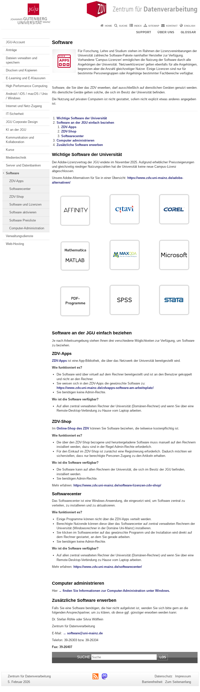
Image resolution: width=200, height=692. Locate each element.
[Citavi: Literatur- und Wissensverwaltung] (124, 209)
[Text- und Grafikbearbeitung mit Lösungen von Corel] (174, 209)
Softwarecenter (19, 189)
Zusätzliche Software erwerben (80, 145)
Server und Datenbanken (23, 165)
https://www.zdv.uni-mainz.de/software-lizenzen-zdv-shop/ (117, 485)
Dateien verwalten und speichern (21, 60)
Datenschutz (163, 676)
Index (138, 25)
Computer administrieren (75, 140)
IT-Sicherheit (15, 114)
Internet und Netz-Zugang (24, 106)
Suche (123, 25)
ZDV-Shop (16, 196)
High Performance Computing (26, 86)
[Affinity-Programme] (75, 211)
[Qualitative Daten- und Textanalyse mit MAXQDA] (124, 255)
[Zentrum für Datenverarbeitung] (100, 11)
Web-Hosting (15, 244)
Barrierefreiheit (152, 682)
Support (143, 32)
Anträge (11, 50)
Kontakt (172, 25)
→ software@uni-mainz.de (83, 633)
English (189, 25)
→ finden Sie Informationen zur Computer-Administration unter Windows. (114, 591)
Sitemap (153, 25)
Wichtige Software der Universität (82, 118)
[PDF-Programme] (75, 302)
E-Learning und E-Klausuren (25, 78)
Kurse (10, 150)
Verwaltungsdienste (19, 236)
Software (12, 173)
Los (163, 657)
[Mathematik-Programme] (75, 256)
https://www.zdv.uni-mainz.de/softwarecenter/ (107, 567)
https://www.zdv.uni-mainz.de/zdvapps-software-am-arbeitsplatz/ (105, 388)
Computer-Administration (26, 228)
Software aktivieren (22, 212)
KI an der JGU (16, 130)
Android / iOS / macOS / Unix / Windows (27, 96)
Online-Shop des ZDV (73, 428)
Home (108, 25)
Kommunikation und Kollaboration (20, 140)
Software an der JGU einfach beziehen (85, 122)
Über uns (166, 32)
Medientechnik (16, 157)
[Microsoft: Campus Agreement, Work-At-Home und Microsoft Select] (174, 255)
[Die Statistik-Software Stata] (174, 300)
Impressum (183, 676)
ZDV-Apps (16, 181)
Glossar (188, 32)
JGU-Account (15, 42)
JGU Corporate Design (22, 122)
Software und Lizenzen (25, 204)
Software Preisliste (22, 220)
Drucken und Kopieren (21, 70)
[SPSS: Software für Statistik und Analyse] (124, 300)
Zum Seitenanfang (178, 682)
